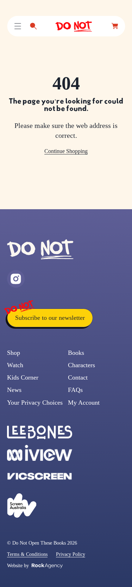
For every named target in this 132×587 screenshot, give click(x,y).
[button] (17, 26)
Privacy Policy (70, 554)
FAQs (75, 389)
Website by (18, 565)
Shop (13, 352)
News (14, 389)
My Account (84, 402)
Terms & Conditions (27, 554)
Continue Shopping (66, 151)
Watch (15, 365)
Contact (78, 377)
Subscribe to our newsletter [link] (50, 317)
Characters (81, 365)
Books (76, 352)
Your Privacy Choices (35, 402)
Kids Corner (22, 377)
